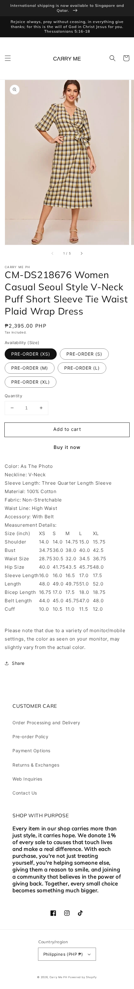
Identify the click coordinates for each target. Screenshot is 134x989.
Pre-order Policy (30, 736)
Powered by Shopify (82, 977)
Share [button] (18, 663)
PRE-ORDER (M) (29, 368)
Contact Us (24, 792)
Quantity (13, 395)
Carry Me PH (58, 977)
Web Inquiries (27, 778)
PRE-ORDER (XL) (30, 382)
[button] (8, 58)
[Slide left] (53, 253)
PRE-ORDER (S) (84, 354)
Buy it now (67, 447)
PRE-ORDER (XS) (30, 354)
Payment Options (31, 750)
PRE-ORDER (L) (82, 368)
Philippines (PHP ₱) (63, 954)
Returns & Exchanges (35, 764)
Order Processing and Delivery (46, 722)
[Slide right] (81, 253)
